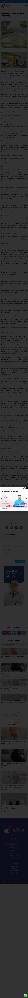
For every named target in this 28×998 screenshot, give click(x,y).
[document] (14, 499)
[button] (27, 488)
